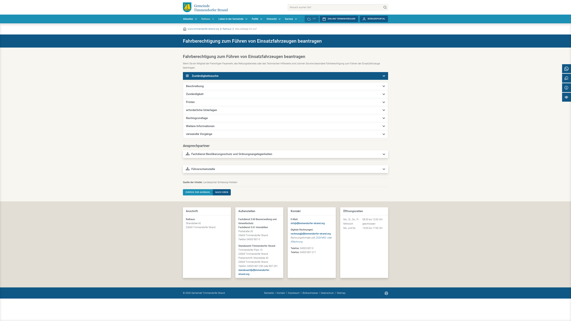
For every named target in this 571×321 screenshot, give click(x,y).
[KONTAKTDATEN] (566, 87)
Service (289, 19)
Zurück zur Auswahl (197, 192)
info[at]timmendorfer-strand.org (308, 223)
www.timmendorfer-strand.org (203, 28)
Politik (255, 19)
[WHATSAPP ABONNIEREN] (566, 68)
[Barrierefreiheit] (566, 97)
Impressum (294, 293)
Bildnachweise (310, 293)
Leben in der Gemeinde (230, 19)
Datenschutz (327, 293)
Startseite (269, 293)
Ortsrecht (272, 19)
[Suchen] (385, 7)
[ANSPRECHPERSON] (566, 78)
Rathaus (205, 19)
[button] (285, 86)
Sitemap (341, 293)
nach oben (221, 192)
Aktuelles (188, 19)
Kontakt (281, 293)
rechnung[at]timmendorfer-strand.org (311, 233)
